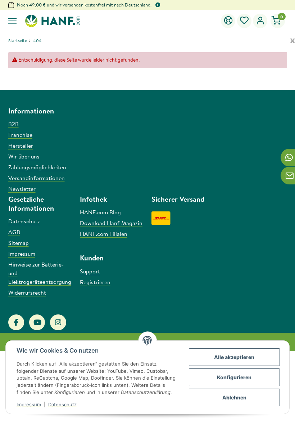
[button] (244, 21)
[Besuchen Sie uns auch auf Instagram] (58, 322)
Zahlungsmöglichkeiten (37, 167)
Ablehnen (234, 397)
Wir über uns (24, 156)
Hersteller (20, 145)
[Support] (228, 21)
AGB (14, 232)
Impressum (29, 404)
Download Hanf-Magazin (111, 223)
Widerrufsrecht (27, 292)
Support (90, 271)
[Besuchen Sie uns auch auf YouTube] (37, 322)
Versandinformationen (36, 178)
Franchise (20, 135)
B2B (13, 124)
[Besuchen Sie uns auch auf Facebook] (16, 322)
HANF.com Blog (100, 212)
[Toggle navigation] (12, 21)
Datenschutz (62, 404)
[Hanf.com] (52, 21)
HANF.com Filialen (103, 234)
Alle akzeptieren (234, 357)
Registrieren (95, 282)
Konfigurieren (234, 377)
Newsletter (22, 189)
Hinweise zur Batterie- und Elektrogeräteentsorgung (39, 273)
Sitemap (18, 243)
